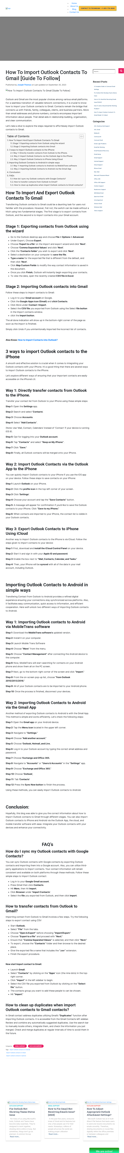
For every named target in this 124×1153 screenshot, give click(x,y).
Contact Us (74, 12)
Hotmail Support (98, 161)
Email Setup (97, 154)
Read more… (15, 1137)
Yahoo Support (98, 210)
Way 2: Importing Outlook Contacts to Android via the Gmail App (42, 169)
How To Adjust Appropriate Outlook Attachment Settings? (99, 1111)
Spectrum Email (98, 196)
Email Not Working (99, 147)
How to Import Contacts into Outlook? (38, 340)
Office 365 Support (99, 182)
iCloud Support (98, 164)
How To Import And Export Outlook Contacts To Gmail (34, 140)
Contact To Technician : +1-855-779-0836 (98, 8)
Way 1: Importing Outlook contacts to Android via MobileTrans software (45, 166)
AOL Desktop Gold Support (102, 126)
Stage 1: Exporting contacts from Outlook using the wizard (39, 143)
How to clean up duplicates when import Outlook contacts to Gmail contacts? (48, 185)
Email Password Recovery (101, 150)
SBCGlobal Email (98, 193)
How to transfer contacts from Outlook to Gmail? (35, 182)
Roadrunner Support (100, 189)
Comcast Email (98, 140)
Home (74, 3)
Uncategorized (98, 200)
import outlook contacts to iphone (16, 1055)
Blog (74, 9)
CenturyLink (97, 136)
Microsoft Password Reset (101, 175)
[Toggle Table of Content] (80, 136)
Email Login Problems (100, 143)
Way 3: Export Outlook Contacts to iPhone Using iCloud (38, 159)
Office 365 (97, 179)
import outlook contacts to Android (20, 1049)
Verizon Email (98, 203)
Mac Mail (96, 172)
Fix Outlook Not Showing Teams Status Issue (22, 1111)
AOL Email (97, 129)
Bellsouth (96, 133)
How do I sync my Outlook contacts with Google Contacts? (39, 179)
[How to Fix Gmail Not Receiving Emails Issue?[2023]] (55, 1102)
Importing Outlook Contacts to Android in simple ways (34, 162)
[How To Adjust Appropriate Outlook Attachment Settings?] (98, 1102)
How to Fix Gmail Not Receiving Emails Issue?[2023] (61, 1111)
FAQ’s (11, 175)
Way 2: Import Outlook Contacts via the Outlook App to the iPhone (43, 156)
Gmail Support (20, 1046)
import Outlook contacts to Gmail (16, 1052)
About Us (74, 6)
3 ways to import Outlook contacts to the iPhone (31, 150)
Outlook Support (36, 1046)
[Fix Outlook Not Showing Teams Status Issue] (22, 1102)
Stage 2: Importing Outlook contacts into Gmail (34, 146)
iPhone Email (97, 168)
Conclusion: (15, 172)
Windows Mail (98, 207)
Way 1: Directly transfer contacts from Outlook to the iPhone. (40, 153)
